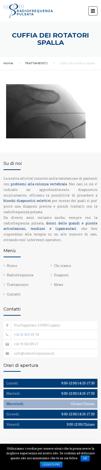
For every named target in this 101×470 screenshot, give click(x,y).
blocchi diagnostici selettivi (27, 200)
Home (8, 63)
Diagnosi (61, 275)
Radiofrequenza (20, 275)
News (58, 284)
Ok (85, 458)
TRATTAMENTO (36, 63)
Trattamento (17, 284)
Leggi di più (51, 464)
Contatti (14, 294)
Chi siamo (62, 265)
